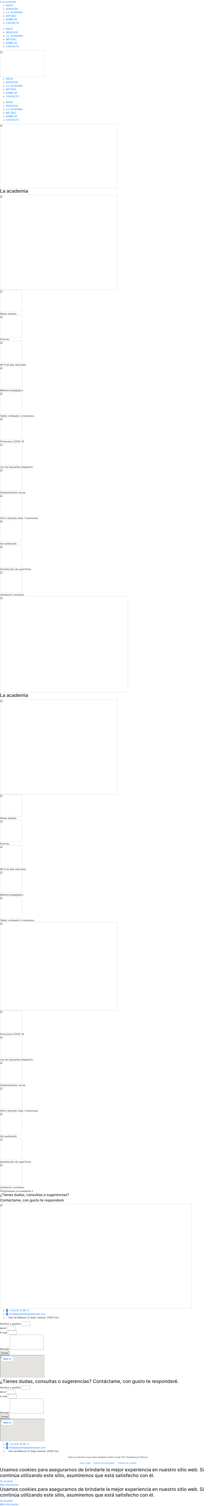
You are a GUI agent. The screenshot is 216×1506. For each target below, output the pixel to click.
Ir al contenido (8, 1)
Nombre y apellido (10, 1323)
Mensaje (4, 1348)
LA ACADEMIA (14, 12)
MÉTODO (11, 15)
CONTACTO (12, 22)
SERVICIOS (12, 8)
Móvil (3, 1328)
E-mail (3, 1332)
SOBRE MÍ (11, 19)
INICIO (9, 5)
